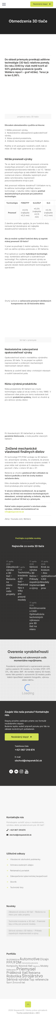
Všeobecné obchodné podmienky (25, 859)
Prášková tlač (17, 972)
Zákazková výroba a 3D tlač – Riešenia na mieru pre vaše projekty (27, 913)
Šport (9, 982)
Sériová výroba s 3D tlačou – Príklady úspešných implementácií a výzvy (37, 577)
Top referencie (38, 979)
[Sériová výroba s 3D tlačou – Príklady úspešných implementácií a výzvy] (33, 554)
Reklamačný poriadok (19, 870)
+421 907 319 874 (25, 749)
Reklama (34, 972)
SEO (38, 1013)
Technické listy (16, 887)
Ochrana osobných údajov (21, 865)
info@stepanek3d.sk (14, 512)
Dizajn (44, 959)
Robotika (13, 976)
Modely (44, 965)
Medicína (36, 966)
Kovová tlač (26, 965)
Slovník (13, 882)
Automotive (30, 959)
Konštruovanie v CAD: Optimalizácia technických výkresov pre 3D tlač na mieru (37, 619)
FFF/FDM (13, 962)
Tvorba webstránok (25, 1013)
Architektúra (12, 959)
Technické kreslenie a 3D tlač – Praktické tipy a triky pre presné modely (23, 586)
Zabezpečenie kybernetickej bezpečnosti (28, 876)
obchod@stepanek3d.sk (28, 760)
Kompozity (12, 965)
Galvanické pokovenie (30, 963)
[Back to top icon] (28, 1004)
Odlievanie (11, 970)
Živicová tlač (19, 982)
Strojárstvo (32, 975)
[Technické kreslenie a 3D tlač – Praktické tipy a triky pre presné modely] (22, 557)
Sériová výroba (17, 979)
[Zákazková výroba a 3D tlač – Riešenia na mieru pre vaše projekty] (10, 553)
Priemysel (26, 968)
